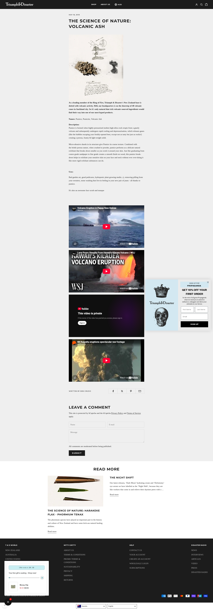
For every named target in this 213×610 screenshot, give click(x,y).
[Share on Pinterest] (131, 391)
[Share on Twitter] (122, 391)
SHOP (93, 4)
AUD (120, 5)
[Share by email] (139, 391)
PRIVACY (68, 571)
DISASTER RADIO (199, 572)
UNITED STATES (12, 559)
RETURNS (68, 580)
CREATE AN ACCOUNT (139, 559)
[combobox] (91, 606)
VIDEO (194, 563)
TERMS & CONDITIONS (74, 555)
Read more (52, 531)
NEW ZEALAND (12, 550)
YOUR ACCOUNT (137, 555)
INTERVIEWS (197, 555)
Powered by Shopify (37, 596)
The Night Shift (122, 477)
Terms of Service (134, 413)
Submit (77, 453)
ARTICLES (196, 559)
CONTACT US (135, 550)
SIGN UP (194, 324)
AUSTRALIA (11, 555)
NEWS (194, 550)
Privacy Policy (117, 413)
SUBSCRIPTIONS (137, 568)
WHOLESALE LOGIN (138, 563)
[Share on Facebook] (113, 391)
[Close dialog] (208, 282)
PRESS (194, 568)
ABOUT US (105, 4)
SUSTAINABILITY (72, 567)
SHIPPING (68, 575)
